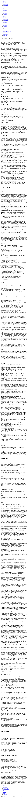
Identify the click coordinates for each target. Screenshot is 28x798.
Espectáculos (6, 5)
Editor (4, 1)
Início (4, 785)
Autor (4, 11)
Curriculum (5, 4)
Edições (5, 2)
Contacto (5, 14)
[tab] (7, 31)
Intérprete (5, 13)
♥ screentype (20, 796)
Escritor (5, 10)
